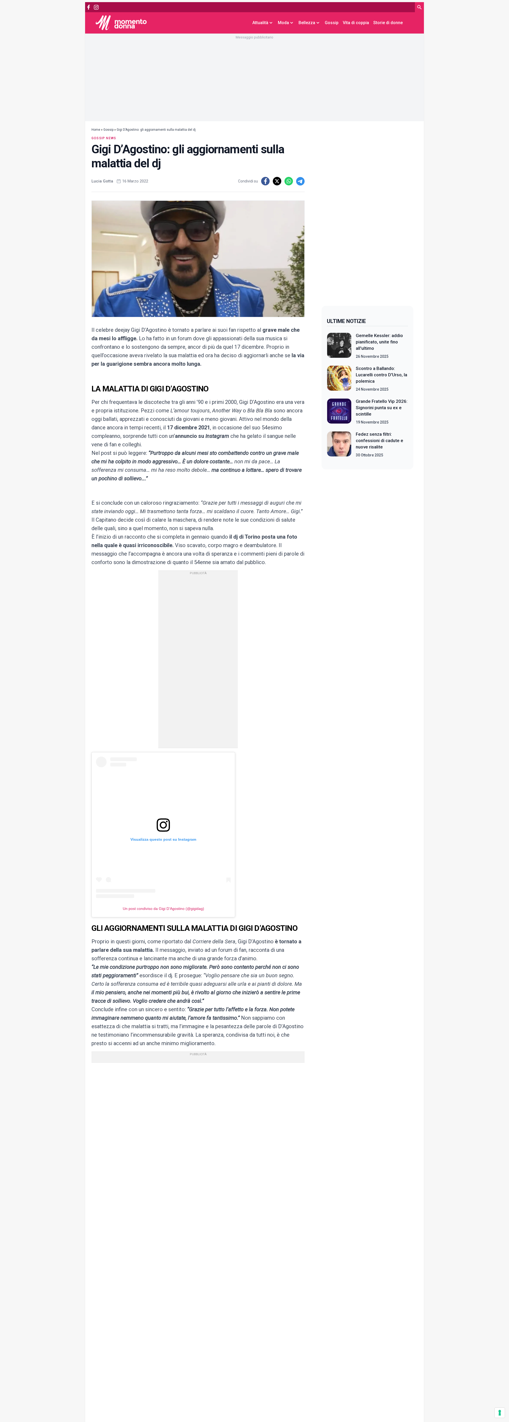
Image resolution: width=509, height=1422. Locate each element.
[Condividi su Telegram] (300, 181)
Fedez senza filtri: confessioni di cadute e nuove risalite (379, 440)
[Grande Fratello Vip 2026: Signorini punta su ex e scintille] (339, 411)
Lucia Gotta (102, 181)
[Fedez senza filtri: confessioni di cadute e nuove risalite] (339, 444)
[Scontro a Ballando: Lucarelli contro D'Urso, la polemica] (339, 378)
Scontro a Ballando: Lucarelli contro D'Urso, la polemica (381, 375)
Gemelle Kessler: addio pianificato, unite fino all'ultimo (379, 342)
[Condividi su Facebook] (265, 181)
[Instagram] (96, 7)
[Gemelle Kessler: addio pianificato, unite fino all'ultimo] (339, 346)
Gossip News (103, 138)
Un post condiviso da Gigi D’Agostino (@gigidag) (163, 908)
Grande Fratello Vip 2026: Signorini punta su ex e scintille (381, 408)
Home (95, 130)
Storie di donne (388, 22)
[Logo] (121, 22)
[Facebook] (88, 7)
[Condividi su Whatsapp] (288, 181)
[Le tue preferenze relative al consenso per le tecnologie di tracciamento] (500, 1413)
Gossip (332, 22)
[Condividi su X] (277, 181)
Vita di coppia (356, 22)
